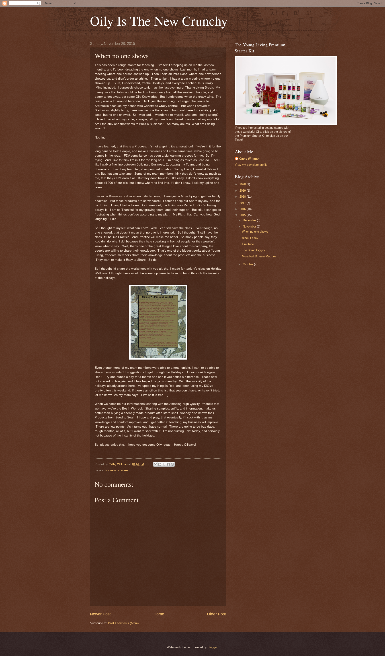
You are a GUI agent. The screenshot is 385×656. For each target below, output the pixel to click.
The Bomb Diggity (253, 250)
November (250, 226)
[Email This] (155, 464)
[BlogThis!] (160, 464)
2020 (243, 184)
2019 (243, 190)
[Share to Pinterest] (172, 464)
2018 (243, 196)
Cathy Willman (249, 158)
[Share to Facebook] (168, 464)
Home (159, 614)
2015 (243, 215)
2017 (243, 203)
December (250, 220)
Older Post (216, 614)
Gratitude (248, 244)
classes (123, 470)
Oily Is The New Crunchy (159, 20)
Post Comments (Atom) (123, 623)
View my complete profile (251, 164)
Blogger (212, 647)
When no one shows (255, 231)
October (248, 264)
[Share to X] (164, 464)
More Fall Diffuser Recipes (259, 256)
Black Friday (250, 238)
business (111, 470)
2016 (243, 209)
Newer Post (100, 614)
